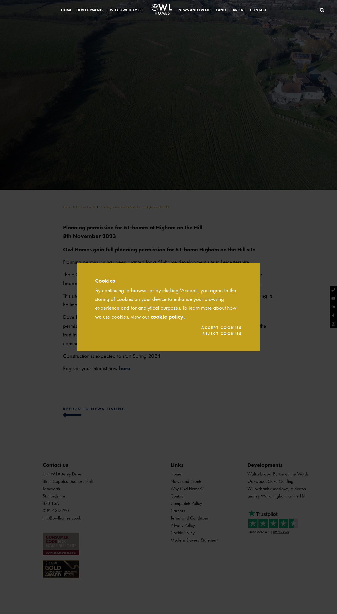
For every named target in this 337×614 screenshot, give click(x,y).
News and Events (195, 10)
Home (66, 10)
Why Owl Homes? (126, 10)
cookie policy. (168, 316)
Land (221, 10)
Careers (238, 10)
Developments (89, 10)
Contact (258, 10)
